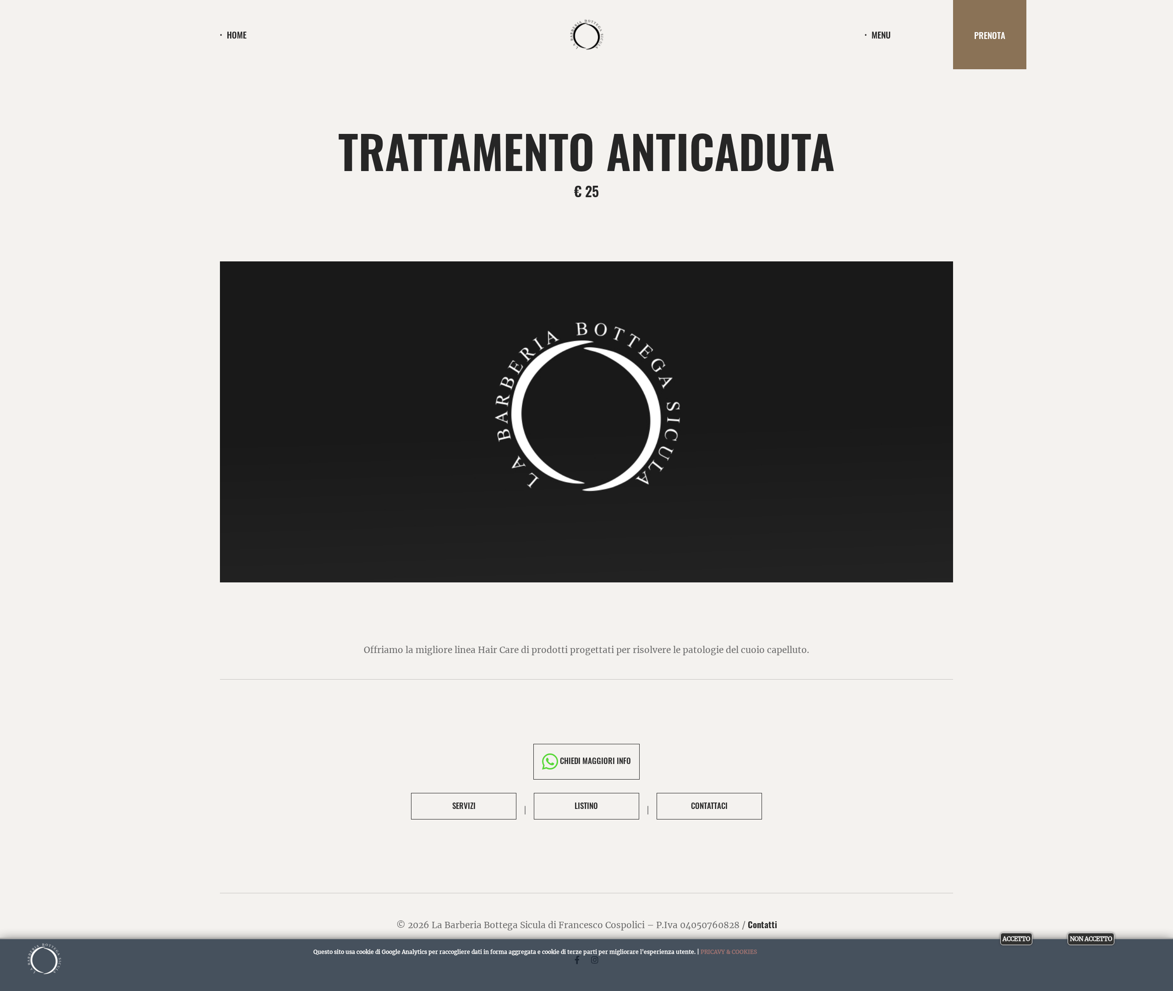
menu (881, 34)
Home (237, 34)
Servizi (464, 805)
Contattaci (709, 805)
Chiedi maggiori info (594, 760)
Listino (586, 805)
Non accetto (1091, 939)
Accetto (1016, 939)
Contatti (762, 924)
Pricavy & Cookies (729, 951)
